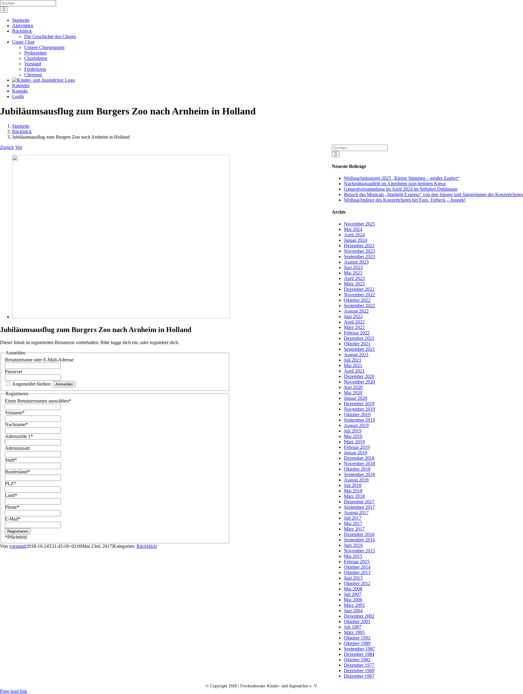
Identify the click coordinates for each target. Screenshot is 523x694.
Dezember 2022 (359, 289)
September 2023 (359, 256)
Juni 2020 (353, 387)
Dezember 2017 (359, 501)
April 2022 (354, 321)
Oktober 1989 (357, 643)
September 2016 (359, 539)
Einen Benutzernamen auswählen (38, 400)
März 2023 (354, 283)
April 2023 (354, 278)
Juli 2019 (352, 430)
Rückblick (146, 546)
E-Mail (13, 518)
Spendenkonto (298, 153)
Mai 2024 (353, 229)
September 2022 (359, 305)
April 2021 (354, 370)
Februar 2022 (357, 332)
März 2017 (354, 528)
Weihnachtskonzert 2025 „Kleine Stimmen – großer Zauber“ (401, 178)
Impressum (261, 153)
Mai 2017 (353, 523)
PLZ (10, 483)
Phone (12, 507)
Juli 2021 (352, 360)
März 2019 (354, 441)
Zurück (7, 147)
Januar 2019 (355, 452)
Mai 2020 (353, 392)
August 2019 (356, 425)
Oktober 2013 (357, 572)
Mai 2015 (353, 556)
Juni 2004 (353, 610)
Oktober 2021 (357, 343)
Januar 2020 (355, 398)
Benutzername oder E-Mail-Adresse (39, 359)
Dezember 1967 (359, 676)
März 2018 (354, 496)
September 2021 (359, 349)
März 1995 (354, 632)
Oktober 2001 (357, 621)
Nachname (16, 424)
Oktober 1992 (357, 637)
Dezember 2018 (359, 458)
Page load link (13, 691)
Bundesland (17, 471)
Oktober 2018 (357, 469)
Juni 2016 (353, 545)
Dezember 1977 (359, 665)
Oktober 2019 (357, 414)
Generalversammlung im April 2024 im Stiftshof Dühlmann (400, 189)
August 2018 (356, 479)
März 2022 (354, 327)
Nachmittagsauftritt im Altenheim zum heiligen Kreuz (395, 183)
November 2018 (359, 463)
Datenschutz (303, 147)
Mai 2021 (353, 365)
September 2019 (359, 420)
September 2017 (359, 507)
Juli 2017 (352, 518)
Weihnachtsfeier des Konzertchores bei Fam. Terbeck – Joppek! (404, 199)
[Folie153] (121, 316)
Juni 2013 (353, 578)
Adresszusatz (17, 448)
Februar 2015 (357, 561)
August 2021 (356, 354)
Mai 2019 (353, 436)
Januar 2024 (355, 240)
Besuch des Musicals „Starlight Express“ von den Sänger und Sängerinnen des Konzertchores (433, 194)
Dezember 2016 (359, 534)
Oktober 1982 (357, 659)
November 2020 (359, 381)
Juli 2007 (352, 594)
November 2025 (359, 223)
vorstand (17, 546)
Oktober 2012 (357, 583)
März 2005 (354, 605)
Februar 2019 (357, 447)
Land (11, 495)
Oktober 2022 (357, 300)
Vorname (15, 412)
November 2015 (359, 550)
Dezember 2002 (359, 616)
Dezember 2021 (359, 338)
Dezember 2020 (359, 376)
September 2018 (359, 474)
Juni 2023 (353, 267)
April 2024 (354, 234)
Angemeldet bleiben (31, 383)
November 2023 (359, 251)
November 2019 (359, 409)
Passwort (13, 371)
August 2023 (356, 262)
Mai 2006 (353, 599)
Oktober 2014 (357, 567)
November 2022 (359, 294)
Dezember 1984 (359, 654)
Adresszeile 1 (19, 436)
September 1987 (359, 648)
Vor (18, 147)
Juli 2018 (352, 485)
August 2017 (356, 512)
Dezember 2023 (359, 245)
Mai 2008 (353, 588)
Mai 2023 (353, 272)
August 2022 (356, 311)
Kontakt (239, 147)
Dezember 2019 (359, 403)
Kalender (269, 147)
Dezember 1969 (359, 670)
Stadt (11, 459)
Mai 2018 (353, 490)
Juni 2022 (353, 316)
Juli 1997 (352, 627)
